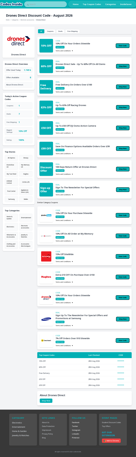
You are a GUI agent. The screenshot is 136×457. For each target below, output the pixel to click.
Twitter (75, 426)
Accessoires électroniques (25, 245)
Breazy (25, 158)
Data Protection (48, 426)
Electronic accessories (27, 20)
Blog (44, 438)
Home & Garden (9, 218)
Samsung (11, 199)
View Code (123, 46)
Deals (60, 31)
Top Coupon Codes (92, 4)
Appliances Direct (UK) (25, 191)
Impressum (46, 430)
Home (76, 4)
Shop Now (123, 66)
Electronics (10, 227)
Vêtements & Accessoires (11, 236)
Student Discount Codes (111, 422)
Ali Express (11, 158)
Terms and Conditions (64, 51)
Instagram (76, 430)
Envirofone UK (10, 166)
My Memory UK (25, 166)
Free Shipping (72, 31)
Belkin (26, 199)
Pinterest (75, 438)
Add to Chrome (113, 441)
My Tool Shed (11, 174)
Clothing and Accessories (11, 245)
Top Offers (106, 426)
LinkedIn (75, 434)
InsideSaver (126, 4)
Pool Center (11, 191)
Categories (110, 4)
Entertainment (26, 218)
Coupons (50, 31)
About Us (45, 422)
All (41, 31)
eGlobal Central (9, 182)
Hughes (25, 174)
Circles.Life (26, 182)
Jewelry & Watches (24, 236)
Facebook (75, 422)
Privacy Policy (47, 434)
